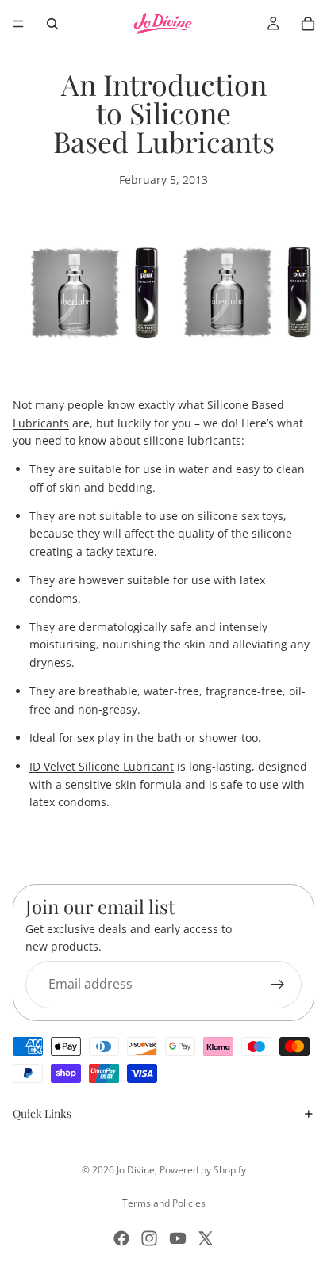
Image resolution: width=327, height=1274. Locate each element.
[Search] (52, 23)
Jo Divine (136, 1169)
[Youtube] (177, 1238)
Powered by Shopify (203, 1169)
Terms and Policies (164, 1203)
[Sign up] (277, 983)
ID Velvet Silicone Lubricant (101, 766)
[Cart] (307, 23)
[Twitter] (205, 1238)
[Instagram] (149, 1238)
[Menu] (18, 24)
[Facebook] (121, 1238)
